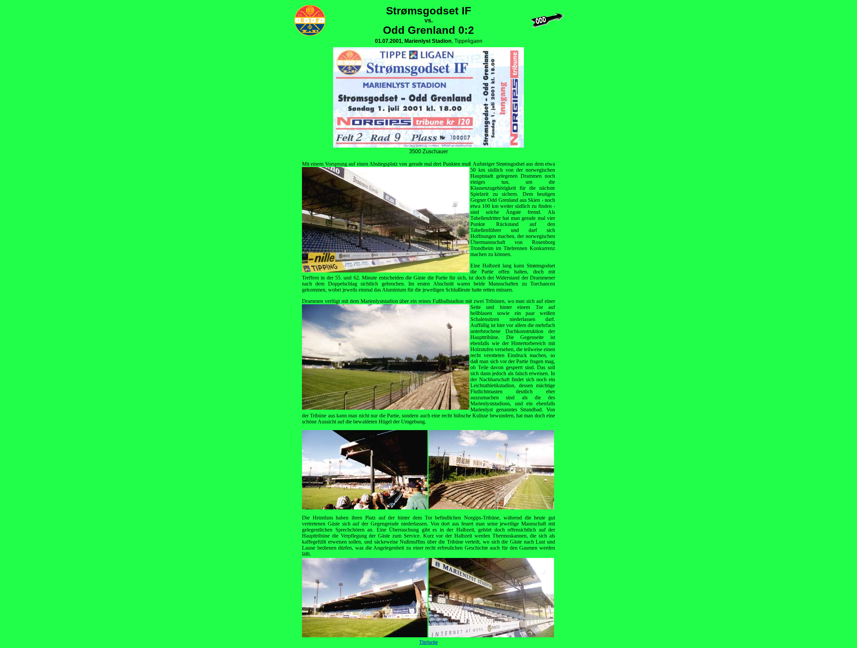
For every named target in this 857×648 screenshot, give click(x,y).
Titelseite (428, 642)
